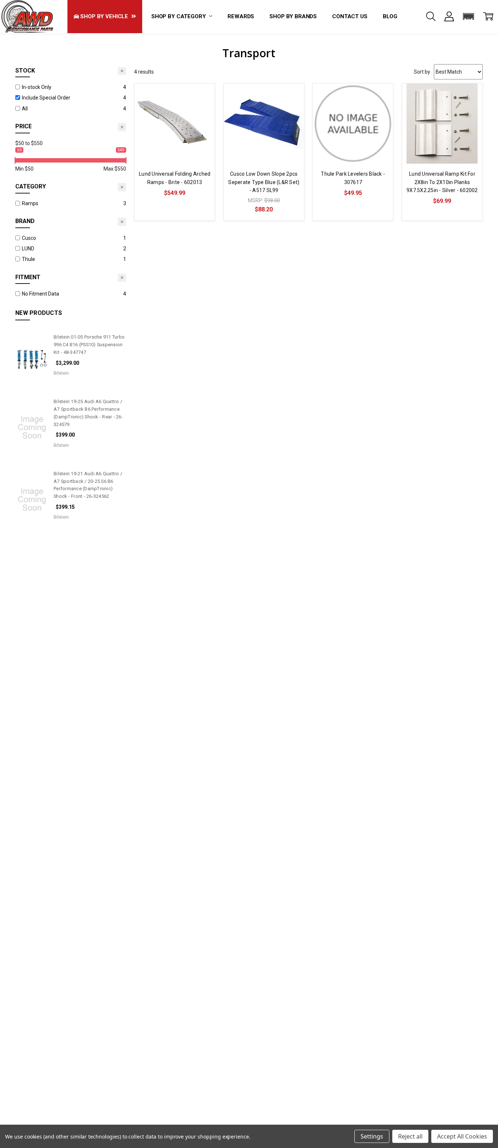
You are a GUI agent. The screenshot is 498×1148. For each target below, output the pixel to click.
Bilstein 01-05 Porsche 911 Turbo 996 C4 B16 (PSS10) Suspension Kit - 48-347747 (89, 344)
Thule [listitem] (28, 259)
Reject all (410, 1136)
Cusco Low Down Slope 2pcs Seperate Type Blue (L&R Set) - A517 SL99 (263, 182)
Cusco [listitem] (29, 238)
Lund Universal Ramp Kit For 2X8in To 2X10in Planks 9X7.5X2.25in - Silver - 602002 (442, 182)
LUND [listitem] (28, 248)
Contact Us (349, 16)
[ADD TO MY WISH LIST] (202, 108)
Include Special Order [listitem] (46, 98)
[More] (449, 16)
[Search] (431, 16)
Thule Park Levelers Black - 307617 (353, 178)
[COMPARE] (202, 96)
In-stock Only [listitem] (36, 87)
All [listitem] (25, 109)
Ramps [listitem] (30, 203)
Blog (390, 16)
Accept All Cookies (462, 1136)
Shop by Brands (293, 16)
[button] (468, 16)
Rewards (240, 16)
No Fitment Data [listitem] (40, 294)
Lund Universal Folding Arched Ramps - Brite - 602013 (174, 178)
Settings (372, 1136)
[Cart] (488, 16)
